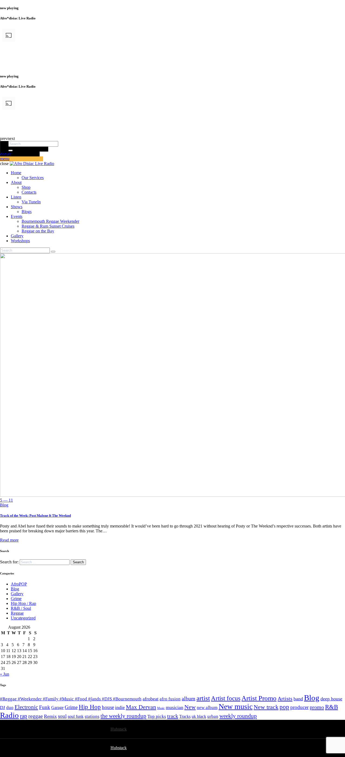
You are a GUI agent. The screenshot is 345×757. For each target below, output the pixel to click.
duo (9, 707)
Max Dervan (141, 707)
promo (317, 707)
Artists (285, 698)
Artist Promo (259, 698)
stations (92, 716)
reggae (35, 716)
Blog (4, 505)
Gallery (17, 593)
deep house (331, 698)
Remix (50, 716)
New (190, 707)
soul (62, 716)
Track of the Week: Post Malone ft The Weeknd (35, 515)
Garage (57, 707)
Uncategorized (23, 618)
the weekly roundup (123, 716)
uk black (199, 716)
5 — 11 (6, 500)
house (108, 707)
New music (236, 706)
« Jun (4, 674)
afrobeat (150, 698)
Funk (44, 707)
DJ (2, 707)
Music (161, 708)
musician (174, 707)
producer (299, 707)
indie (120, 707)
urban (212, 716)
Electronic (26, 707)
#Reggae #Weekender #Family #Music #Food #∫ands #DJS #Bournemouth (71, 698)
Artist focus (225, 698)
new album (207, 707)
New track (266, 707)
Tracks (185, 716)
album (188, 698)
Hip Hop (90, 707)
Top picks (156, 716)
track (172, 716)
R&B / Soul (21, 608)
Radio (9, 715)
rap (23, 716)
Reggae (17, 613)
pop (284, 707)
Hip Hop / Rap (23, 603)
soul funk (76, 716)
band (298, 698)
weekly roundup (238, 716)
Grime (16, 598)
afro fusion (170, 698)
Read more (9, 540)
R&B (331, 707)
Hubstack (119, 729)
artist (203, 698)
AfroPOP (19, 584)
